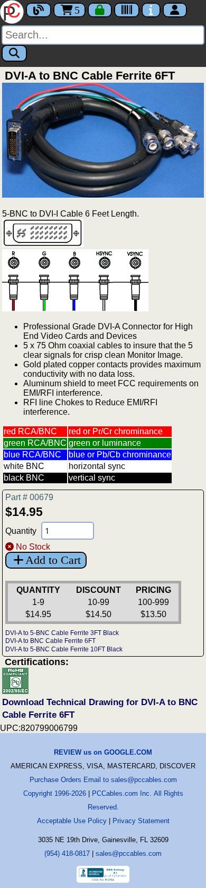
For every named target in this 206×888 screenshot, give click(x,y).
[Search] (14, 53)
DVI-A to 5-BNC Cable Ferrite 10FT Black (64, 649)
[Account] (175, 10)
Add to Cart (53, 560)
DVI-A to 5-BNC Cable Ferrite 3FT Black (62, 633)
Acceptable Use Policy (72, 821)
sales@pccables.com (129, 853)
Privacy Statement (141, 821)
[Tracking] (126, 10)
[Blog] (38, 10)
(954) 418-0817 (67, 853)
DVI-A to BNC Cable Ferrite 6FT (50, 641)
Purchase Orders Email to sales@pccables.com (103, 780)
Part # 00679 (29, 497)
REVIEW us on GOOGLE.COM (103, 752)
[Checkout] (100, 10)
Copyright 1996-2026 (54, 793)
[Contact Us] (151, 10)
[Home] (13, 10)
